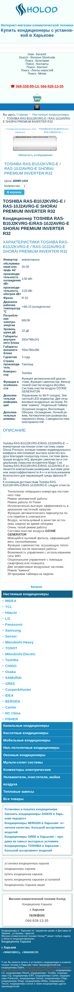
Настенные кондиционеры (50, 114)
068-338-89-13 (27, 86)
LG (7, 618)
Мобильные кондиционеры (26, 740)
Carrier (10, 707)
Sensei (11, 636)
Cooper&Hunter (18, 689)
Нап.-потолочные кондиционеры (31, 748)
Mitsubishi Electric (20, 654)
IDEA (9, 695)
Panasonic (14, 624)
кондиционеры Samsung (41, 970)
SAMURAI (13, 678)
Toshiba (11, 660)
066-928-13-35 (52, 86)
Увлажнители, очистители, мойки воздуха (31, 780)
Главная (22, 114)
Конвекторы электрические (27, 770)
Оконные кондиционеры (24, 755)
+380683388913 (11, 952)
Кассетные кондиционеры (25, 733)
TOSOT (11, 648)
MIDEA (10, 601)
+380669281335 (30, 952)
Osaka (10, 672)
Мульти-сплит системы (23, 762)
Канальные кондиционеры (26, 725)
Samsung (13, 630)
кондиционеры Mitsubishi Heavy (42, 967)
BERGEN (12, 701)
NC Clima (12, 713)
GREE (10, 684)
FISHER (11, 719)
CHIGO (11, 666)
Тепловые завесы (18, 791)
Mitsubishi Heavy (19, 642)
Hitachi (11, 613)
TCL (8, 607)
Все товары (13, 799)
